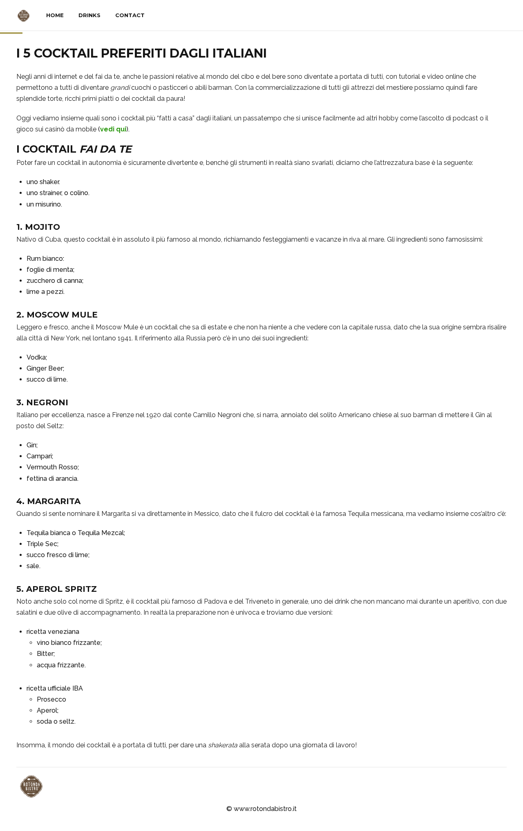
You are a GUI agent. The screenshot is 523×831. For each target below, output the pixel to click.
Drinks (89, 15)
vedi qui (113, 129)
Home (55, 15)
